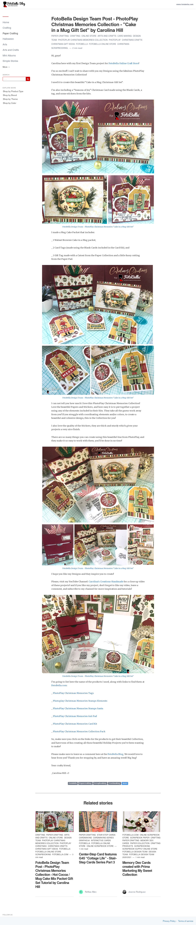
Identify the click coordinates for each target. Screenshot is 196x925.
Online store (89, 35)
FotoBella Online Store (103, 43)
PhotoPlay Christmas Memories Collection (83, 39)
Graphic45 (84, 840)
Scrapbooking (100, 783)
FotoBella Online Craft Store (124, 63)
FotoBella (82, 43)
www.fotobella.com (184, 4)
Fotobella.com (60, 854)
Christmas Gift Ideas (63, 43)
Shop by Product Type (13, 91)
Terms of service (185, 921)
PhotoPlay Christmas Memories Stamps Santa (78, 708)
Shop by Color (9, 102)
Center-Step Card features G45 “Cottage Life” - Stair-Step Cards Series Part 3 (98, 858)
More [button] (5, 66)
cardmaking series (103, 837)
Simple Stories (10, 61)
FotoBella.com (59, 685)
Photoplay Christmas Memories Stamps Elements (80, 700)
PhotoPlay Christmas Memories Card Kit (75, 723)
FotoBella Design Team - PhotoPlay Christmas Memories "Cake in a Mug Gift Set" (98, 227)
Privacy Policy (169, 921)
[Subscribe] (28, 79)
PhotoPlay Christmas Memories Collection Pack (79, 731)
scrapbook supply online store (139, 848)
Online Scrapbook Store (100, 845)
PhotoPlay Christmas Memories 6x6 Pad (75, 716)
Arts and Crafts (11, 49)
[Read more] (54, 821)
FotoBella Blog (115, 754)
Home (6, 22)
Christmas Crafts (132, 39)
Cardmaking (114, 783)
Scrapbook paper (140, 837)
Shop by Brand (10, 95)
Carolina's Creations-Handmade (106, 581)
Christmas (123, 43)
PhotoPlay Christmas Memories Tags (73, 693)
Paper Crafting (10, 33)
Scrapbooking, (60, 47)
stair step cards (106, 834)
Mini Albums (9, 55)
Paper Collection (140, 843)
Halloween (8, 38)
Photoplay (115, 39)
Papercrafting (85, 783)
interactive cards (101, 840)
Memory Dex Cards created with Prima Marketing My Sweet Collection (137, 868)
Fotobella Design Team (135, 851)
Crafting (7, 27)
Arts (5, 44)
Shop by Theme (10, 98)
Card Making (124, 35)
